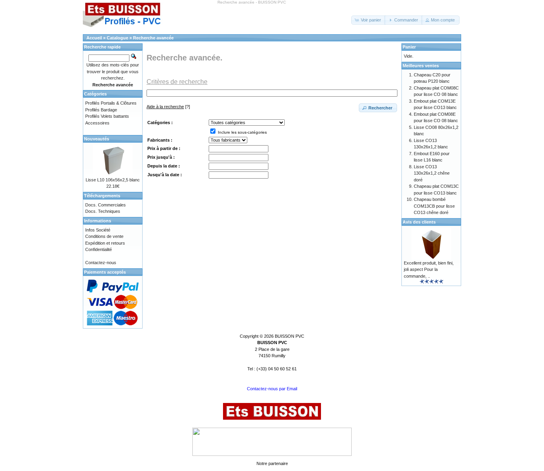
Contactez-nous (100, 262)
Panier (409, 47)
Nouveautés (96, 138)
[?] (168, 106)
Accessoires (97, 123)
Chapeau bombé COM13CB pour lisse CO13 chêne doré (434, 206)
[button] (368, 20)
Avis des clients (419, 222)
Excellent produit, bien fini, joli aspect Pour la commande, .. (429, 269)
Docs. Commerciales (105, 204)
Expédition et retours (105, 243)
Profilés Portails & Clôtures (111, 103)
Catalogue (117, 37)
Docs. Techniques (102, 211)
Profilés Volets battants (107, 116)
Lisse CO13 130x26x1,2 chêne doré (432, 173)
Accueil (94, 37)
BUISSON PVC (289, 336)
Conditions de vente (104, 236)
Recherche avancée (153, 37)
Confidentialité (98, 249)
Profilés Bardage (101, 109)
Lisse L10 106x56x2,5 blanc (113, 179)
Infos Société (97, 230)
